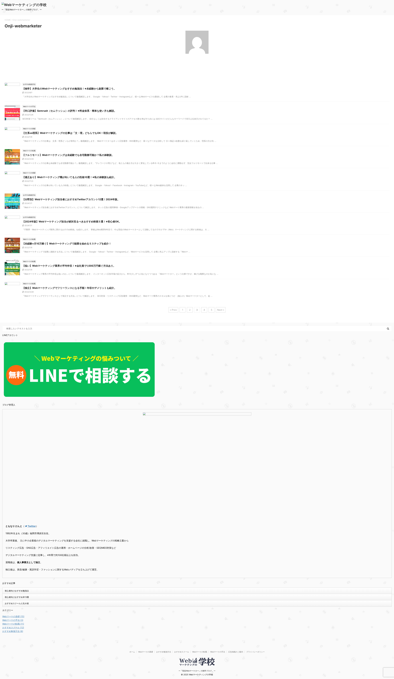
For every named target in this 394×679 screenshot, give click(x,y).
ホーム (132, 652)
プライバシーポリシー (255, 652)
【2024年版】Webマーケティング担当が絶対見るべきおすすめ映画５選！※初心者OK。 (71, 221)
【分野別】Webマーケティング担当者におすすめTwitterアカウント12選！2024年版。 (71, 199)
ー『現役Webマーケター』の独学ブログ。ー (197, 671)
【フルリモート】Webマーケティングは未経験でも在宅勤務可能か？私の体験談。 (68, 155)
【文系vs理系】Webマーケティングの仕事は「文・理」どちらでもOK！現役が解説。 (70, 132)
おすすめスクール (181, 652)
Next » (220, 309)
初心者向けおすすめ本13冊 (17, 597)
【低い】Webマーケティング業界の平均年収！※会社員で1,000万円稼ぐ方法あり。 (69, 265)
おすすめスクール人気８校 (17, 603)
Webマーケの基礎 (145, 652)
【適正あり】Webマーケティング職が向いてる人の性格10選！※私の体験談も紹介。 (69, 177)
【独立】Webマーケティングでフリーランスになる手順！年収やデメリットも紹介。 (69, 287)
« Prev (173, 309)
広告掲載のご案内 (235, 652)
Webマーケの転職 (199, 652)
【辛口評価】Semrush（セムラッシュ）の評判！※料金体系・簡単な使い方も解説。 (69, 110)
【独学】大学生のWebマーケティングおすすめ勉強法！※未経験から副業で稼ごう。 (69, 88)
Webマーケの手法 (217, 652)
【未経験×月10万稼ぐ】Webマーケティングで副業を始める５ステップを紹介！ (66, 243)
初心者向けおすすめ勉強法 (17, 591)
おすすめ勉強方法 (163, 652)
